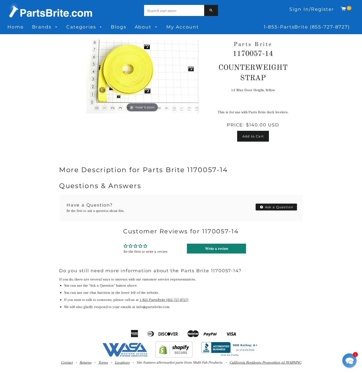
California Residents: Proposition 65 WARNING (265, 362)
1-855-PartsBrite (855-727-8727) (307, 27)
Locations (122, 362)
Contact (67, 362)
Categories (82, 27)
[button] (349, 360)
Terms (103, 362)
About (144, 27)
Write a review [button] (216, 248)
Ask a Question (279, 207)
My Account (182, 27)
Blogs (118, 27)
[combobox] (174, 10)
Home (15, 27)
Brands (42, 27)
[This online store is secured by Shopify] (174, 356)
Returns (85, 362)
